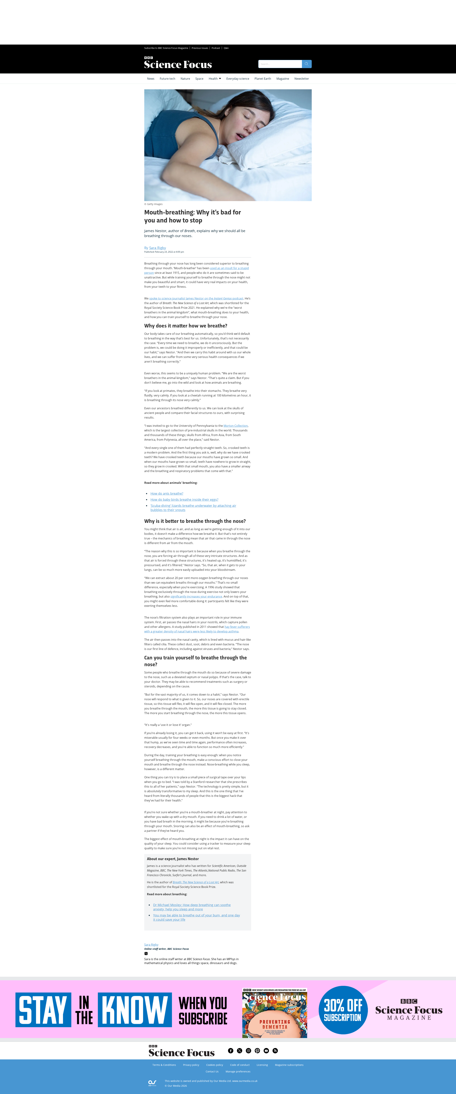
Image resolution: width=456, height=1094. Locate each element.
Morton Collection (236, 426)
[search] (307, 64)
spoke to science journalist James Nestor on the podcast (196, 298)
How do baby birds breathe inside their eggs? (184, 499)
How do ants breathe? (167, 493)
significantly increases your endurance (196, 596)
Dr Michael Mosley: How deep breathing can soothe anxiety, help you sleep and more (192, 907)
